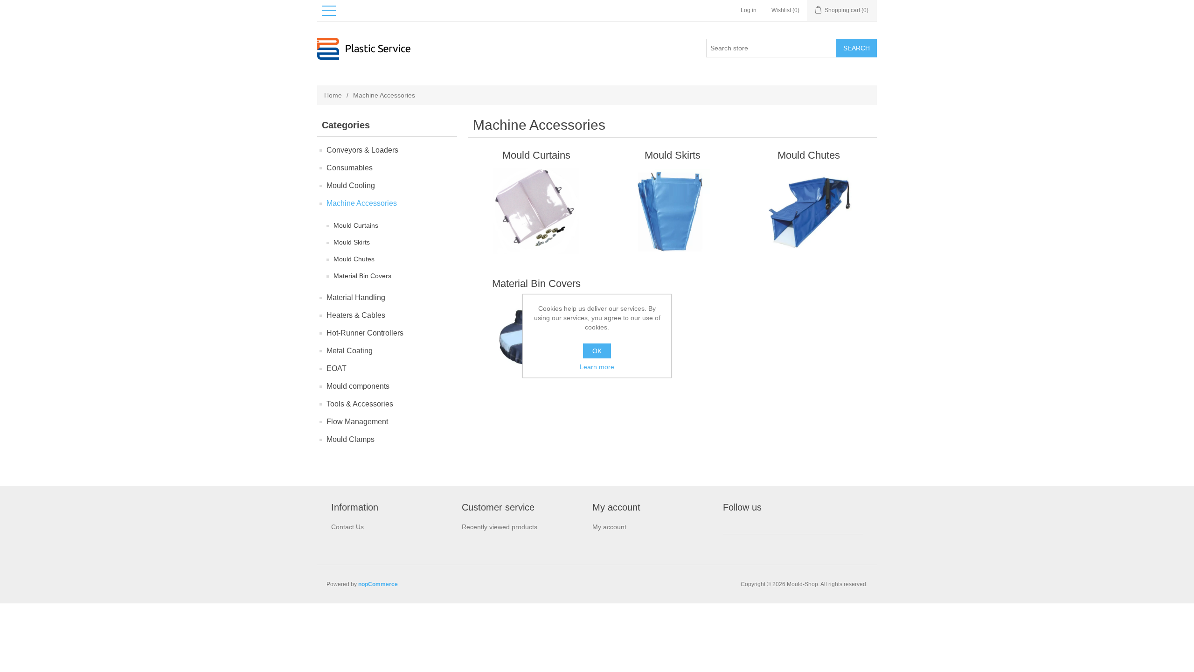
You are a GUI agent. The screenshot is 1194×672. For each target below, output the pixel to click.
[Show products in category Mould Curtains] (536, 211)
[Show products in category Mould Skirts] (672, 211)
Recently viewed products (499, 527)
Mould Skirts (351, 242)
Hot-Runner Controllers (364, 333)
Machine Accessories (361, 203)
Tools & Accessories (359, 404)
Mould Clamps (350, 439)
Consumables (349, 168)
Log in (749, 10)
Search (856, 48)
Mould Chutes (354, 259)
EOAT (336, 368)
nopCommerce (378, 584)
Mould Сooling (350, 185)
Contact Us (347, 527)
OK (597, 351)
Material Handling (355, 297)
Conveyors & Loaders (362, 150)
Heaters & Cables (355, 315)
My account (609, 527)
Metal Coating (349, 351)
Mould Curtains (355, 225)
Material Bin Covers (362, 276)
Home (333, 95)
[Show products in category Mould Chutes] (809, 211)
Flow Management (357, 422)
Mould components (357, 386)
